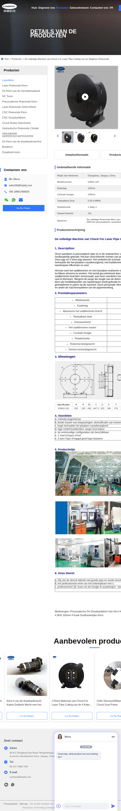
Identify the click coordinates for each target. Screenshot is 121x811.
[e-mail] (20, 199)
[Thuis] (9, 8)
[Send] (113, 806)
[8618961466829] (12, 785)
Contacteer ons (99, 7)
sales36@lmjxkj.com (20, 185)
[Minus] (113, 737)
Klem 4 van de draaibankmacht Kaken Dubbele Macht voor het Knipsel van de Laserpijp (24, 703)
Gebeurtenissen (79, 7)
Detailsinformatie (76, 154)
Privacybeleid (10, 804)
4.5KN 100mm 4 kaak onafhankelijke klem (79, 615)
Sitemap (24, 804)
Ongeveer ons (46, 7)
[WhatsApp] (13, 199)
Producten (62, 7)
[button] (20, 683)
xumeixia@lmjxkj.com (20, 777)
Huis (34, 7)
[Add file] (58, 806)
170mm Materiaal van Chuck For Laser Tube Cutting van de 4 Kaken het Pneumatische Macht (71, 703)
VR (111, 7)
